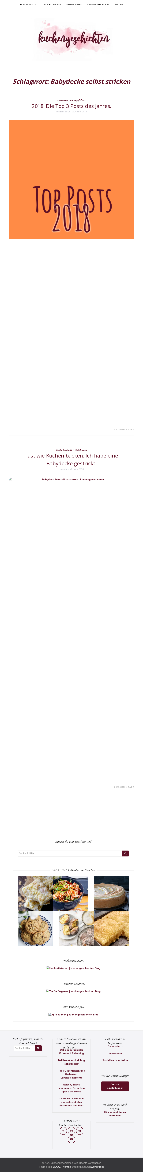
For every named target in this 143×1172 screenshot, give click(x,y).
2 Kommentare (124, 787)
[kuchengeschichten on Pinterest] (79, 1131)
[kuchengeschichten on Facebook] (63, 1131)
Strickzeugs (81, 449)
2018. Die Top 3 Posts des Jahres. (71, 105)
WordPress (97, 1166)
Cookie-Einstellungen (115, 1086)
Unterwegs (74, 4)
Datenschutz (115, 1046)
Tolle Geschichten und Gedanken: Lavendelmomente (71, 1074)
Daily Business (51, 4)
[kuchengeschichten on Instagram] (71, 1131)
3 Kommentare (124, 429)
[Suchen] (125, 853)
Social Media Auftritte (115, 1060)
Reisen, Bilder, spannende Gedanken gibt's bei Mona (71, 1088)
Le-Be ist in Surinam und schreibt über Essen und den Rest (71, 1102)
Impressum (115, 1053)
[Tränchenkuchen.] (111, 893)
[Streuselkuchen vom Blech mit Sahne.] (35, 893)
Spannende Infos (98, 4)
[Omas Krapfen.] (76, 928)
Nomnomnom (28, 4)
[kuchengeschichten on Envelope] (71, 1139)
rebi (62, 112)
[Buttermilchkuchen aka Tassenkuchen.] (111, 928)
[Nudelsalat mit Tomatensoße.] (70, 893)
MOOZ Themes (61, 1166)
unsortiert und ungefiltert (71, 100)
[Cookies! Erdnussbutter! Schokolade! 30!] (35, 928)
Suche (119, 4)
